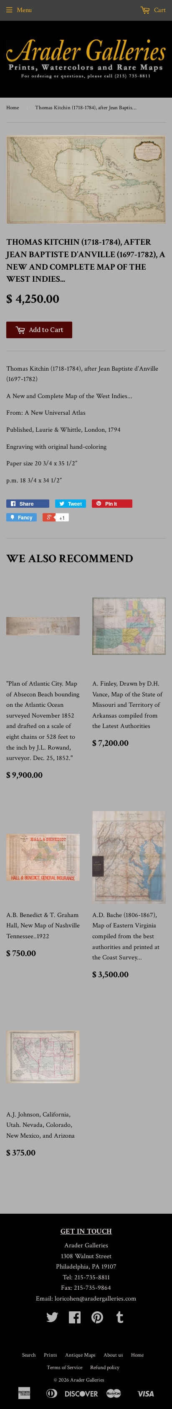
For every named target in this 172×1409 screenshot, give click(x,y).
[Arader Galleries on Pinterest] (97, 1320)
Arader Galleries (87, 1380)
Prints (50, 1355)
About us (113, 1355)
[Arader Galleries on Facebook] (74, 1320)
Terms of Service (64, 1367)
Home (12, 107)
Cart (159, 10)
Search (29, 1355)
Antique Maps (80, 1355)
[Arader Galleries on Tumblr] (120, 1320)
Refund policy (104, 1367)
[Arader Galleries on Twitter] (52, 1320)
